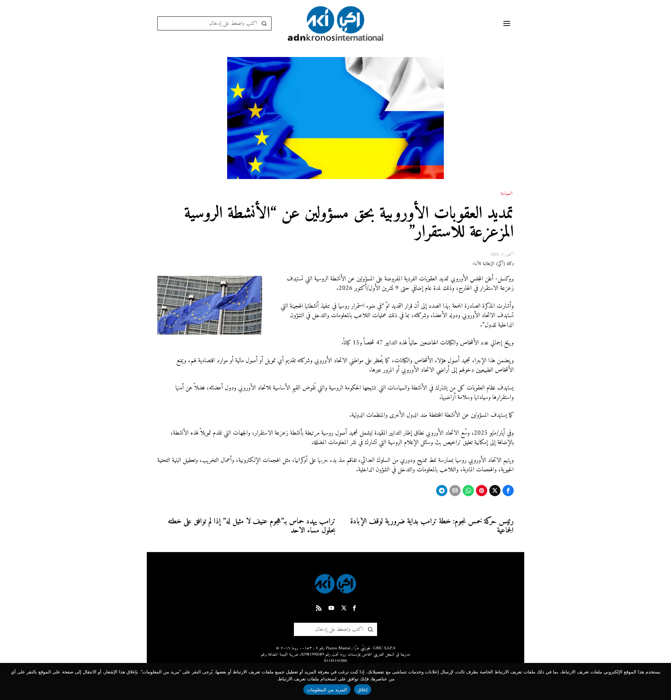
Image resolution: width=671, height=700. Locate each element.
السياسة (506, 194)
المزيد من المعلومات (327, 689)
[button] (265, 23)
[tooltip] (508, 490)
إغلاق (363, 689)
